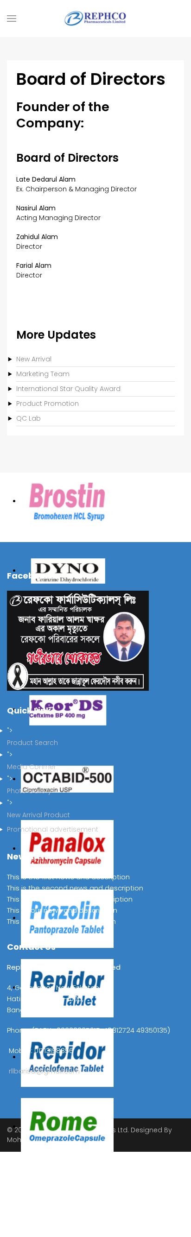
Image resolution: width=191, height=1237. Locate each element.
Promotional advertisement (52, 829)
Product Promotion (47, 403)
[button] (11, 18)
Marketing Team (43, 374)
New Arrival (33, 359)
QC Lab (28, 418)
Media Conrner (31, 766)
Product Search (32, 742)
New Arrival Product (38, 815)
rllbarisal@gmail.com (44, 1071)
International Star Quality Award (68, 388)
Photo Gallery (29, 790)
